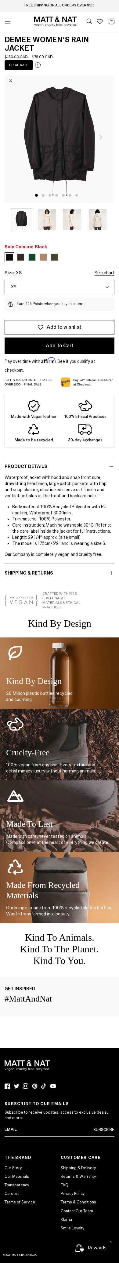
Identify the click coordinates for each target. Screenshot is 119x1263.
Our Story (13, 1168)
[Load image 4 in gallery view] (97, 219)
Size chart (104, 272)
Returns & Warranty (78, 1176)
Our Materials (17, 1176)
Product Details (26, 466)
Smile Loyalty (72, 1228)
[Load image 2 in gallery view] (46, 219)
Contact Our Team (77, 1211)
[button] (89, 21)
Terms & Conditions (78, 1202)
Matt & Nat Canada (24, 1255)
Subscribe (103, 1130)
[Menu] (7, 21)
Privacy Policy (73, 1194)
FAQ (64, 1185)
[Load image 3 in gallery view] (72, 219)
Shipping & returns (29, 573)
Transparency (17, 1185)
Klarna (66, 1219)
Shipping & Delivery (78, 1168)
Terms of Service (20, 1202)
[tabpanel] (59, 139)
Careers (12, 1194)
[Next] (100, 137)
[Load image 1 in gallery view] (21, 219)
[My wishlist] (99, 21)
